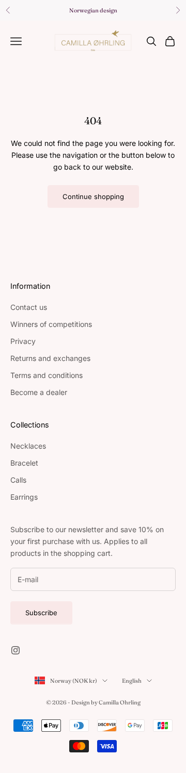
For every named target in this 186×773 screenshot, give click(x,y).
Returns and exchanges (50, 358)
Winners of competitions (51, 324)
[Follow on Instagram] (15, 650)
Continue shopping (93, 196)
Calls (18, 479)
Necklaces (28, 445)
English (132, 680)
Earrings (24, 496)
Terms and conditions (46, 375)
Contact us (28, 307)
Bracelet (24, 462)
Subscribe (41, 612)
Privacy (23, 341)
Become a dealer (38, 392)
